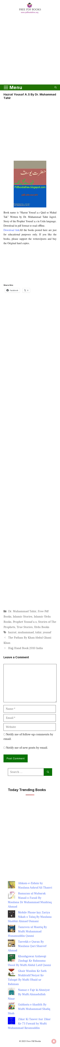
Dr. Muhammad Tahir (22, 611)
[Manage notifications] (54, 1041)
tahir (38, 632)
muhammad (26, 632)
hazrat (12, 632)
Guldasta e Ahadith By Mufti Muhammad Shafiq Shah (29, 1009)
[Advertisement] (30, 49)
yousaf (47, 632)
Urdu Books (41, 627)
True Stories (25, 627)
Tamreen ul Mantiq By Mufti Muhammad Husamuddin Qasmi (27, 931)
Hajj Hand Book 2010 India (25, 648)
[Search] (48, 772)
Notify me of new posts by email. (27, 748)
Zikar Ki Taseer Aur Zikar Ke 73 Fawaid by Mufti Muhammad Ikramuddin (29, 1023)
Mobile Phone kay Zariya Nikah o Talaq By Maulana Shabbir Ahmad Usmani (30, 917)
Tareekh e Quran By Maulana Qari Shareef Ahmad (27, 946)
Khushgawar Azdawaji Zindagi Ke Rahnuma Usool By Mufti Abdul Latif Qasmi (29, 960)
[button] (55, 87)
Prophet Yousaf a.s (25, 622)
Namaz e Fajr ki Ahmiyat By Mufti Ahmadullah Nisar (29, 994)
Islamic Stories (22, 617)
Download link (11, 230)
